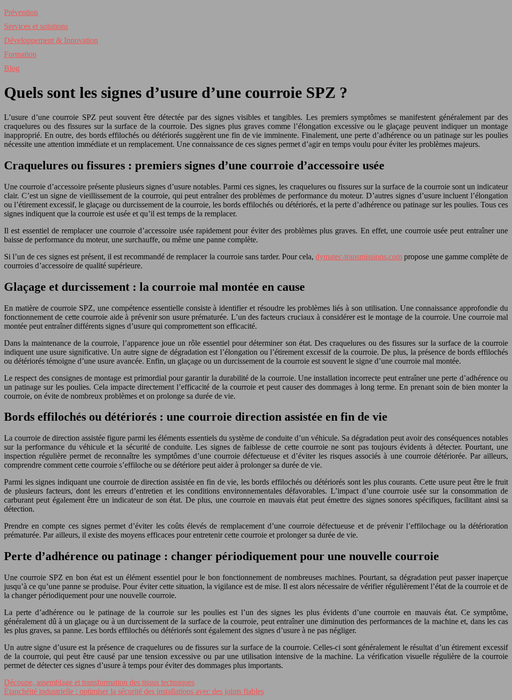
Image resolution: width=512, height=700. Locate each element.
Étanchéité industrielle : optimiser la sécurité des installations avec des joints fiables (134, 691)
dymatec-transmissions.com (359, 256)
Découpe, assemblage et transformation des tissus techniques (99, 682)
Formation (20, 54)
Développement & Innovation (51, 40)
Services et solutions (36, 26)
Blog (12, 68)
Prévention (21, 12)
